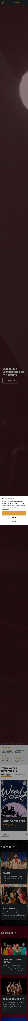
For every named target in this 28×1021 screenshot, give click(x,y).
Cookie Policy (5, 509)
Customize (14, 517)
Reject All (14, 521)
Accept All (14, 513)
